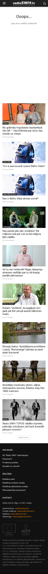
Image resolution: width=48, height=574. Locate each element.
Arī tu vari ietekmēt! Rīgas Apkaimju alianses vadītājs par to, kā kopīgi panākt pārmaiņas (22, 272)
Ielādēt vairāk (23, 437)
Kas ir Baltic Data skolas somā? (20, 198)
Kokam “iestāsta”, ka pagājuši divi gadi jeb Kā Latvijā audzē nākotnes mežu (22, 311)
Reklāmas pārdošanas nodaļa (15, 486)
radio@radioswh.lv (22, 508)
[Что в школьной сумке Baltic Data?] (24, 152)
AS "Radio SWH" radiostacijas (15, 455)
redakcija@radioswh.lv (25, 511)
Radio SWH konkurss (9, 194)
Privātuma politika (10, 462)
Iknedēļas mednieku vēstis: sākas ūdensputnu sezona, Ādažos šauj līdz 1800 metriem (23, 388)
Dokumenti (7, 459)
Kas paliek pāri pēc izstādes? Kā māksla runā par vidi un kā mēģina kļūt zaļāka (21, 233)
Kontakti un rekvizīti (11, 466)
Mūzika (5, 419)
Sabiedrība (6, 265)
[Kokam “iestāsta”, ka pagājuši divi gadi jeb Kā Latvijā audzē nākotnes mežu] (24, 294)
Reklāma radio (8, 479)
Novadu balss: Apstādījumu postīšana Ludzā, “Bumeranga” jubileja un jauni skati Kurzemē (23, 349)
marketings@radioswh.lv (22, 516)
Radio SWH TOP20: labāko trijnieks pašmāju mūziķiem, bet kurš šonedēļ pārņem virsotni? (23, 426)
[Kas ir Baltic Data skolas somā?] (24, 184)
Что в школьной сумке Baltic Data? (23, 166)
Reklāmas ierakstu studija (13, 483)
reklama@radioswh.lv (18, 514)
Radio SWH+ (7, 162)
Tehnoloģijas (7, 227)
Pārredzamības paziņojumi (14, 490)
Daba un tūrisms (8, 304)
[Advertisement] (24, 52)
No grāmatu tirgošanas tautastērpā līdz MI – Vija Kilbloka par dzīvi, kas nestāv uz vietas (22, 130)
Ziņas (5, 342)
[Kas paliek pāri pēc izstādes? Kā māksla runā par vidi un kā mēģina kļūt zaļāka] (24, 217)
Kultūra (5, 123)
